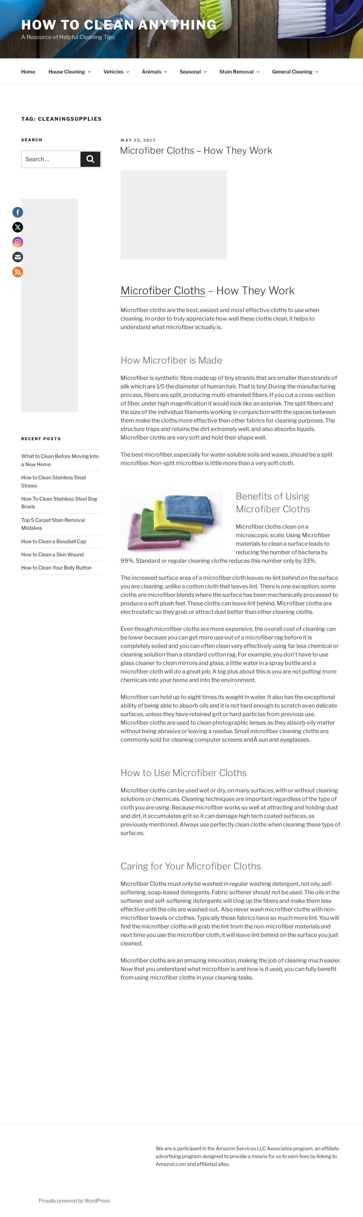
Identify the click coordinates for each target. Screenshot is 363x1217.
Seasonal (190, 72)
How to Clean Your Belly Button (56, 567)
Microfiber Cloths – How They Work (196, 150)
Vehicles (113, 72)
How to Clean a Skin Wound (52, 554)
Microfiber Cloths (163, 290)
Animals (151, 72)
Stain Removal (236, 72)
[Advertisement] (174, 214)
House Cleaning (67, 72)
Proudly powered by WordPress (74, 1200)
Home (28, 72)
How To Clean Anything (119, 25)
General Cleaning (292, 72)
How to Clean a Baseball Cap (53, 541)
